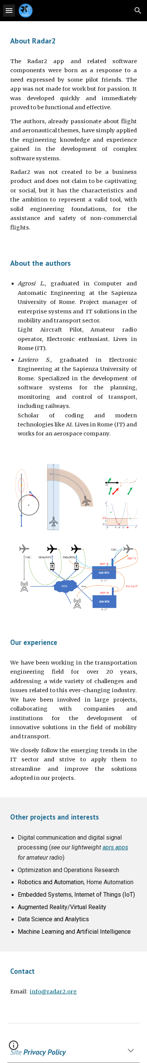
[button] (9, 10)
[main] (73, 40)
